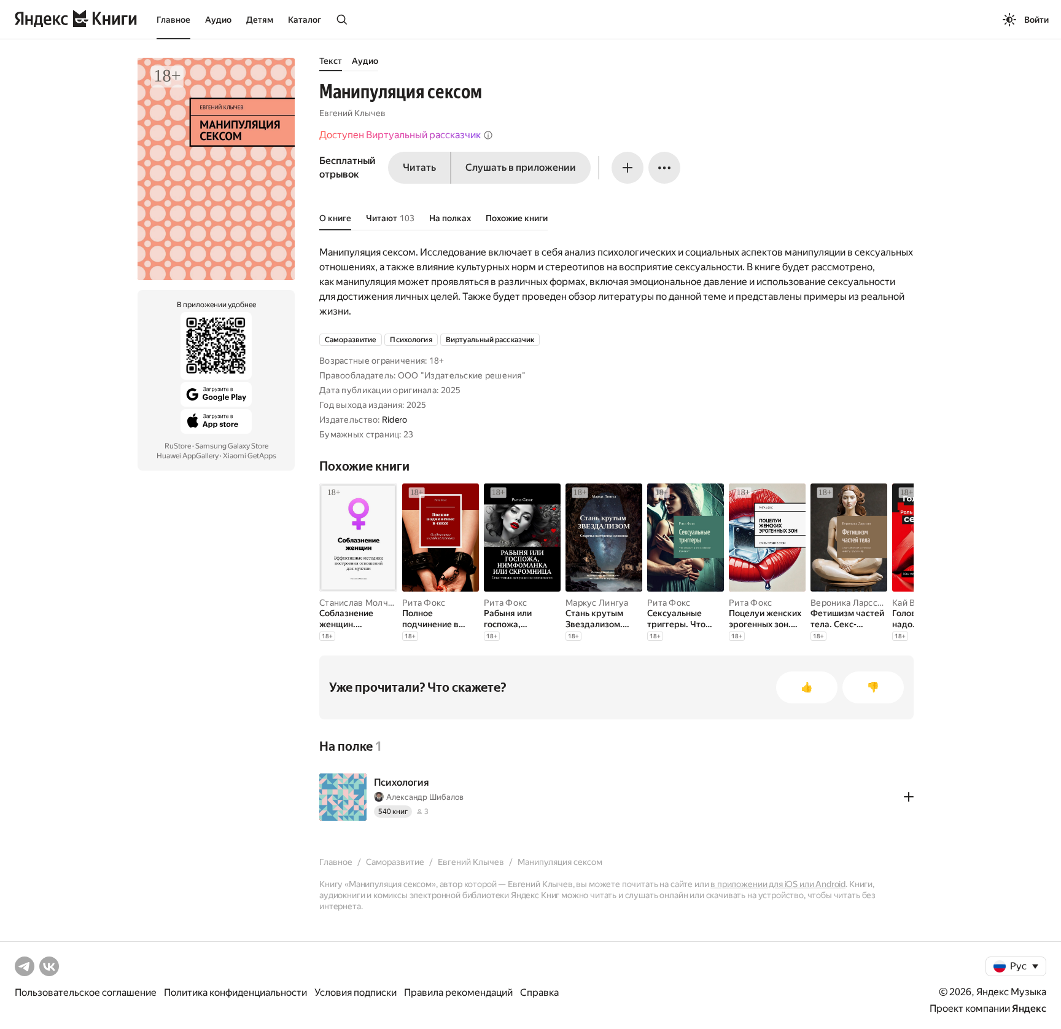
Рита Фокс (424, 603)
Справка (539, 992)
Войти (1036, 20)
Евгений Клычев (352, 113)
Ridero (395, 420)
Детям (259, 20)
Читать (419, 167)
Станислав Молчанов (363, 603)
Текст (330, 61)
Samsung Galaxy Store (231, 446)
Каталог (304, 20)
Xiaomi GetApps (249, 456)
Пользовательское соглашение (86, 992)
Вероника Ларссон (848, 603)
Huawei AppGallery (188, 456)
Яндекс (1029, 1008)
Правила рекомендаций (458, 992)
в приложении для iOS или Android (777, 884)
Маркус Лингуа (597, 603)
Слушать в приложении (520, 167)
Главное (173, 20)
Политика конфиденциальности (235, 992)
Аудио (218, 20)
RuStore (178, 446)
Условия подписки (355, 992)
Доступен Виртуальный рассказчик (400, 135)
